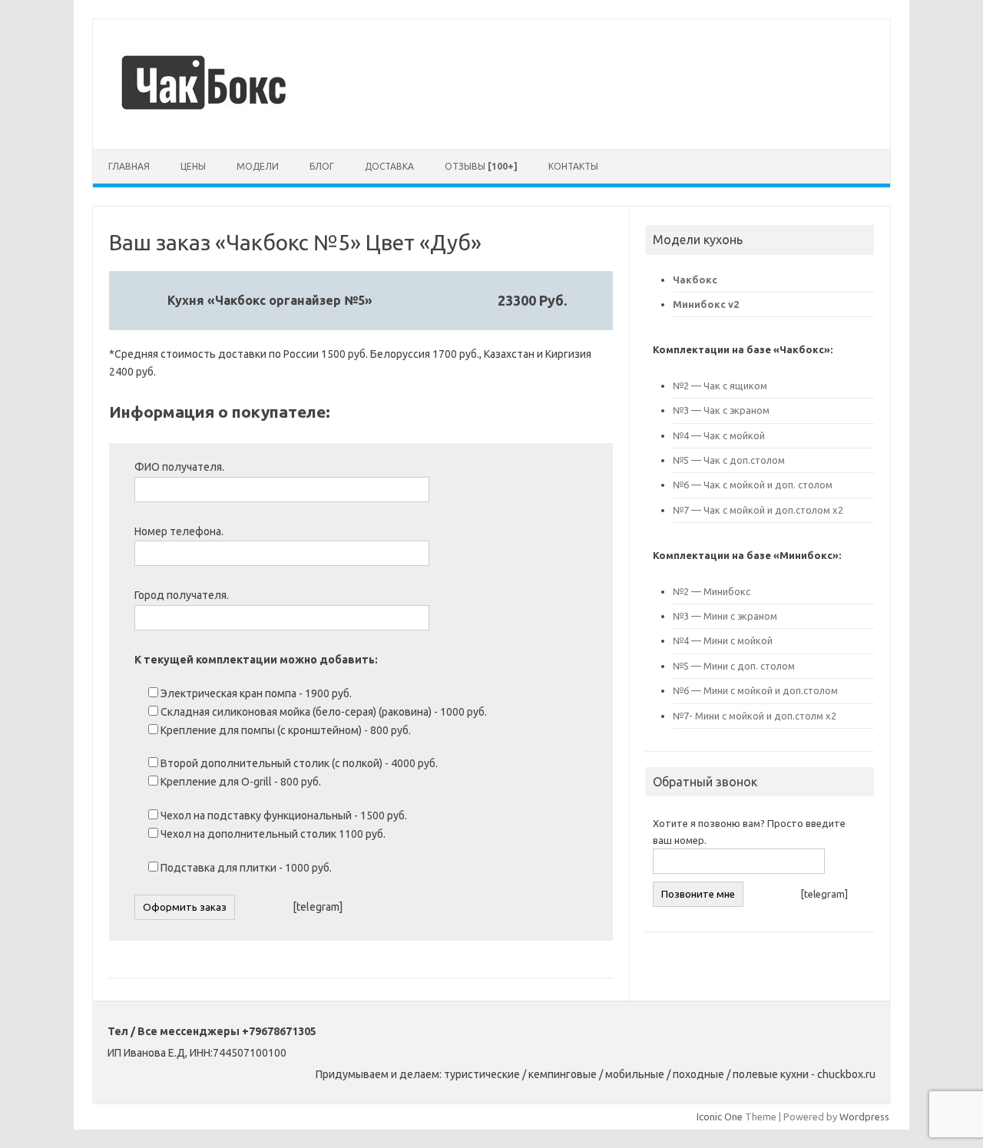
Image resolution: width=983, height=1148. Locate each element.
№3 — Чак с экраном (721, 410)
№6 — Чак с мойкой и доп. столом (752, 484)
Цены (193, 166)
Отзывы (481, 166)
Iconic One (720, 1116)
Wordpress (864, 1116)
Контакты (573, 166)
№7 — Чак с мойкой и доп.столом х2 (758, 510)
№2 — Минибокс (713, 591)
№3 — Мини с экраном (725, 615)
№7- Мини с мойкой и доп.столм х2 (754, 715)
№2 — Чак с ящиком (720, 385)
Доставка (389, 166)
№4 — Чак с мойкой (719, 435)
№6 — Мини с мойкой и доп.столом (755, 690)
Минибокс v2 (706, 304)
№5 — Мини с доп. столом (734, 665)
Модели (258, 166)
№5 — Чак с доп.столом (729, 460)
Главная (129, 166)
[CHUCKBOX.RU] (206, 123)
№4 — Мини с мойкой (723, 640)
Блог (321, 166)
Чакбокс (695, 279)
